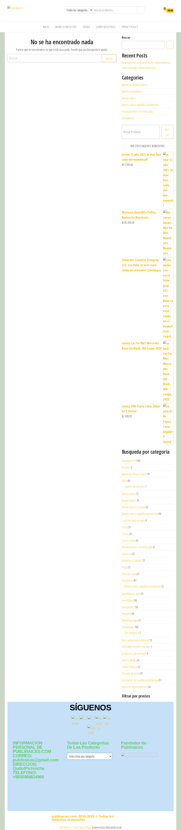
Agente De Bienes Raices (134, 85)
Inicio (46, 27)
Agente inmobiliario (132, 91)
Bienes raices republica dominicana (140, 104)
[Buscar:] (61, 58)
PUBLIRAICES (37, 8)
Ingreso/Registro (66, 27)
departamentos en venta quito (137, 111)
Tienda (86, 27)
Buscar (126, 37)
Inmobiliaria (128, 118)
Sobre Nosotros (106, 27)
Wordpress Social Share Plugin (76, 827)
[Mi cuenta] (157, 10)
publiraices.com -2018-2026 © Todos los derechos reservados (83, 818)
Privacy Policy (130, 27)
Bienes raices (129, 98)
